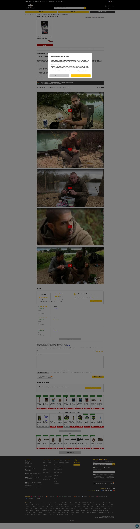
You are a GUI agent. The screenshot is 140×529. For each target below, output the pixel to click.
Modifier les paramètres (59, 75)
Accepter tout (80, 75)
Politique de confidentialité (82, 70)
